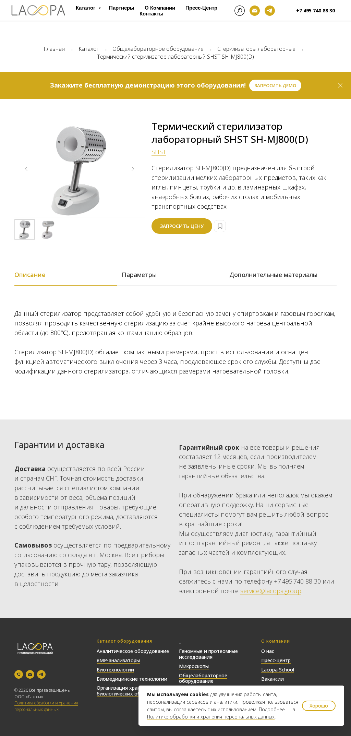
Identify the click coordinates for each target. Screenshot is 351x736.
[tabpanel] (175, 357)
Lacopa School (277, 669)
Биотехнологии (115, 669)
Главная (54, 49)
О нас (267, 651)
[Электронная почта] (255, 10)
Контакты (152, 13)
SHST (159, 152)
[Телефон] (18, 674)
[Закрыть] (340, 86)
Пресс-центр (201, 8)
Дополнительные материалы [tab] (273, 275)
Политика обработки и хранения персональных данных (46, 706)
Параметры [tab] (139, 275)
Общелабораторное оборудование (158, 49)
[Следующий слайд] (133, 169)
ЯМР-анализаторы (118, 660)
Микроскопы (194, 666)
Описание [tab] (30, 275)
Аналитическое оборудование (133, 651)
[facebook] (239, 10)
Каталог (86, 8)
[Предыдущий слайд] (26, 169)
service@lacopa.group (270, 591)
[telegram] (270, 10)
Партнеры (121, 8)
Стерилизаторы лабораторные (256, 49)
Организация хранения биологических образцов (127, 691)
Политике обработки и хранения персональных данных (211, 716)
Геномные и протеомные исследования (208, 654)
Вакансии (272, 679)
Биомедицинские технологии (132, 679)
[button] (275, 86)
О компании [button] (160, 8)
